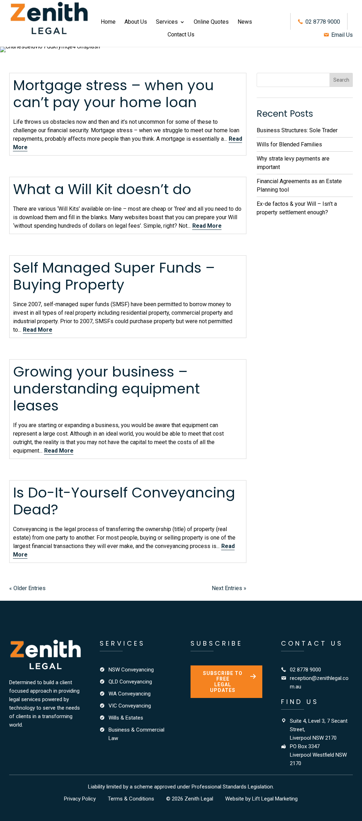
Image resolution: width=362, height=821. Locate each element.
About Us (135, 22)
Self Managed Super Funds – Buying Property (114, 276)
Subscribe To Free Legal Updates (223, 681)
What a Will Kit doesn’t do (102, 189)
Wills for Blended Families (289, 144)
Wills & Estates (126, 718)
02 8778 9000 (322, 21)
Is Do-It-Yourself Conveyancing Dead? (124, 501)
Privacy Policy (80, 799)
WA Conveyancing (130, 694)
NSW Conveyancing (131, 669)
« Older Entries (27, 588)
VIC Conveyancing (130, 706)
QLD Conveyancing (130, 682)
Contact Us (181, 35)
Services (167, 22)
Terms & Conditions (131, 799)
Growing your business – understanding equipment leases (106, 388)
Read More (207, 225)
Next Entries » (229, 588)
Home (108, 22)
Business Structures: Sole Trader (297, 130)
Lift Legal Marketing (275, 799)
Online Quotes (211, 22)
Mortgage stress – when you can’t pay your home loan (113, 93)
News (245, 22)
